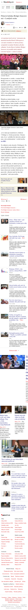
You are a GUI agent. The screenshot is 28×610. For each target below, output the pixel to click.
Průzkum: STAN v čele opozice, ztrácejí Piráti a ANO (17, 270)
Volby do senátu (5, 529)
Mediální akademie (9, 599)
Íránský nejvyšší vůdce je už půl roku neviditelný (20, 417)
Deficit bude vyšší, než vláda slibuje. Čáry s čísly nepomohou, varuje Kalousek (5, 420)
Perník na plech (18, 548)
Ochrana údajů (8, 600)
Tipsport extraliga (5, 541)
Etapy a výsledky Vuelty (20, 523)
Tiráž (24, 597)
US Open (3, 543)
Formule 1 (3, 546)
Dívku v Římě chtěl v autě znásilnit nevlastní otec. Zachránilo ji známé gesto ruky (18, 221)
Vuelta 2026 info (19, 521)
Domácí (11, 272)
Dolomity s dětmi (5, 564)
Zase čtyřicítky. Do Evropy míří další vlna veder (16, 237)
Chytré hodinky (8, 591)
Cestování (11, 288)
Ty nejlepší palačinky (20, 537)
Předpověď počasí (8, 571)
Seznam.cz (19, 2)
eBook (16, 27)
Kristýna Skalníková (9, 22)
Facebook (4, 597)
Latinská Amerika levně (7, 562)
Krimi (10, 322)
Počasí (10, 240)
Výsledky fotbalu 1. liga (7, 539)
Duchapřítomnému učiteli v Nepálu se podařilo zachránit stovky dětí (18, 334)
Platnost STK (18, 564)
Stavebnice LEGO (8, 586)
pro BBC (3, 141)
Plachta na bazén (19, 576)
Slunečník (13, 579)
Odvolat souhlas (18, 600)
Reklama (14, 597)
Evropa (10, 225)
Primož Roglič (18, 529)
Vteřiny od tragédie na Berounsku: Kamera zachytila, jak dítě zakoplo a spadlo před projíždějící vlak (17, 317)
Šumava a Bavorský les (7, 558)
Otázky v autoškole (19, 562)
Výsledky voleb (5, 525)
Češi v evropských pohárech (17, 573)
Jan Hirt (17, 525)
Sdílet (22, 27)
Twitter (9, 597)
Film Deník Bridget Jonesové (8, 207)
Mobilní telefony (19, 584)
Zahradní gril (17, 581)
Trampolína (7, 579)
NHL (2, 548)
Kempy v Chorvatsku (6, 553)
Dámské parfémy (18, 586)
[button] (14, 62)
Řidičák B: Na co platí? (20, 560)
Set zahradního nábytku (7, 581)
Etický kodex (19, 599)
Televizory (20, 589)
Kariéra (19, 597)
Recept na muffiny (19, 539)
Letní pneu (6, 589)
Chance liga (4, 537)
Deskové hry (13, 589)
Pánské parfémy (18, 591)
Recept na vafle (18, 546)
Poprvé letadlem (5, 556)
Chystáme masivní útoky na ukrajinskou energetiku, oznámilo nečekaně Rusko (17, 254)
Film (2, 182)
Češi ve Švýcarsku (5, 560)
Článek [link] (2, 114)
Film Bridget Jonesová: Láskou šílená (10, 210)
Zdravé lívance (18, 541)
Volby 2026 (4, 521)
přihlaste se (18, 31)
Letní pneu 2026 (19, 553)
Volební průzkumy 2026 (7, 523)
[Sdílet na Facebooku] (6, 201)
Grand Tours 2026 (19, 531)
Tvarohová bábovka (20, 543)
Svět (10, 338)
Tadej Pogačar (18, 527)
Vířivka (23, 581)
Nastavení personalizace (14, 602)
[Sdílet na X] (9, 201)
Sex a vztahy (12, 303)
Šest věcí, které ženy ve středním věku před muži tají (17, 301)
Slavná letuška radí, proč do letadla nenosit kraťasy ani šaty (18, 286)
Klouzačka (19, 579)
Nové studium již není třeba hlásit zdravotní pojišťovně (12, 460)
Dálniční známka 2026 (20, 556)
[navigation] (2, 2)
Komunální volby (5, 531)
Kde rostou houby (18, 571)
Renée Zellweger (5, 212)
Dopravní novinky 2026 (20, 558)
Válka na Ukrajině (13, 257)
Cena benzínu (5, 573)
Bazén (12, 576)
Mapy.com (18, 568)
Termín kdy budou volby (7, 527)
